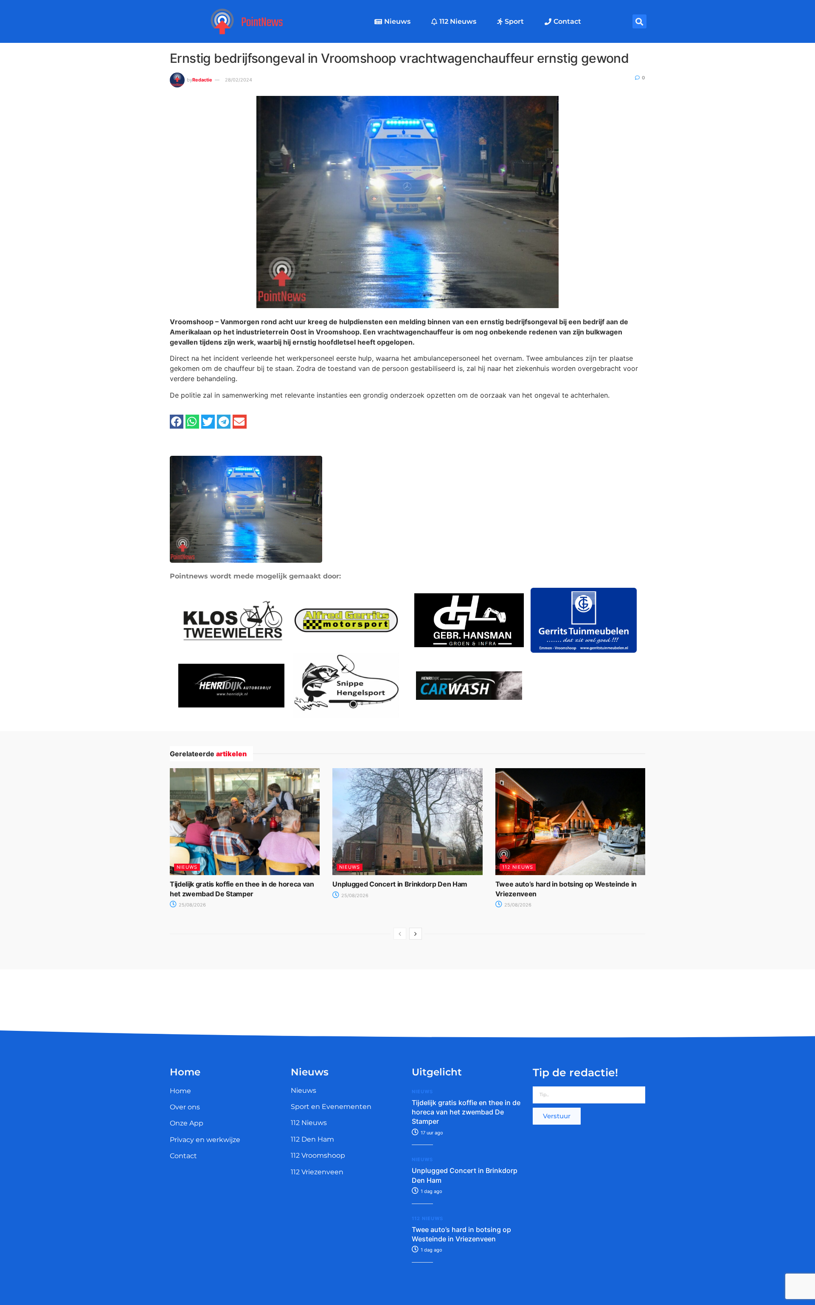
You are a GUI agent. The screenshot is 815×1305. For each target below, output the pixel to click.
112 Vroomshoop (318, 1155)
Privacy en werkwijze (205, 1140)
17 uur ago (431, 1133)
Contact (567, 21)
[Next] (415, 934)
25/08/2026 (191, 905)
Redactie (202, 80)
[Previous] (399, 934)
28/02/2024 (238, 80)
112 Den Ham (312, 1139)
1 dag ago (430, 1191)
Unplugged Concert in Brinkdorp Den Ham (399, 884)
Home (180, 1091)
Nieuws (397, 21)
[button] (639, 21)
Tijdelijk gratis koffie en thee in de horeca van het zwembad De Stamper (466, 1112)
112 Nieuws (457, 21)
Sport (514, 21)
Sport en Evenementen (331, 1107)
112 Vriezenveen (317, 1172)
